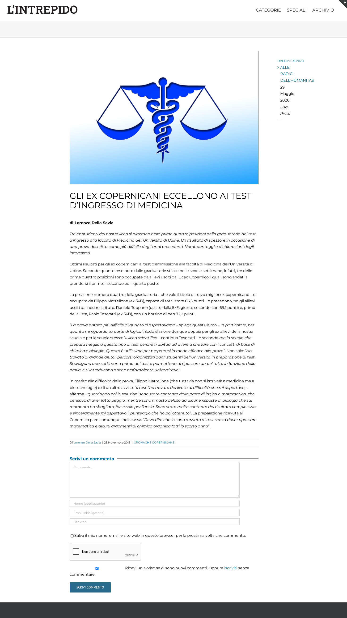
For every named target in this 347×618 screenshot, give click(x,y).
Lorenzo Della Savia (87, 442)
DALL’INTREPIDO (290, 61)
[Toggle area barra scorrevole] (343, 4)
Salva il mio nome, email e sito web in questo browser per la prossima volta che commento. (160, 535)
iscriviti (230, 568)
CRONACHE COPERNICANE (154, 442)
